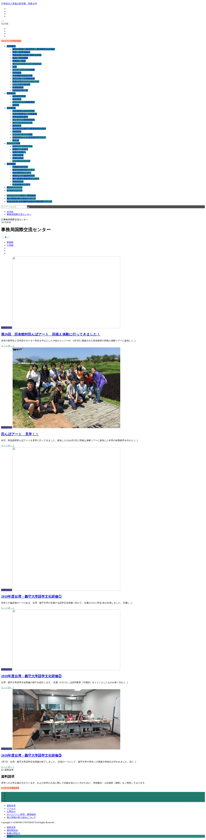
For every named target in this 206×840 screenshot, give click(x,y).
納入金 (15, 140)
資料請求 (16, 125)
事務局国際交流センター (19, 214)
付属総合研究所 (20, 167)
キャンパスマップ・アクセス (26, 64)
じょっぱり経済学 (21, 84)
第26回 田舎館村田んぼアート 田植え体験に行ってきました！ (50, 334)
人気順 (10, 245)
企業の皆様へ (19, 152)
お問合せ (11, 811)
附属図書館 (18, 87)
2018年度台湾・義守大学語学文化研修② (31, 676)
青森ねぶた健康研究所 (23, 175)
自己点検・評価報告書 (23, 78)
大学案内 (11, 46)
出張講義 (16, 72)
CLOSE (4, 24)
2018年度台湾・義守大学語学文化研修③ (31, 755)
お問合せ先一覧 (20, 90)
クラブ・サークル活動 (23, 70)
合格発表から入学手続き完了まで (29, 137)
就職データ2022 (20, 149)
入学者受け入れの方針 (23, 111)
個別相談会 (12, 830)
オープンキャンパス (22, 123)
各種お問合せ (13, 833)
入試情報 (11, 108)
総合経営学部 (19, 96)
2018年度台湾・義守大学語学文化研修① (31, 596)
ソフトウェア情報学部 (23, 102)
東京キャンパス (14, 187)
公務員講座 (18, 155)
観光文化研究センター (23, 170)
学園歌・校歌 (19, 61)
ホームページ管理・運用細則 (21, 195)
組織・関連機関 (20, 58)
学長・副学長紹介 (21, 52)
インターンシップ (21, 161)
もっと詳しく (8, 346)
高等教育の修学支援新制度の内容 (29, 128)
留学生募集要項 (20, 117)
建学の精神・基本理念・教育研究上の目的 (33, 49)
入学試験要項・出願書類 (24, 114)
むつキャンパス (14, 190)
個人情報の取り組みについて (21, 198)
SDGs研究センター (21, 173)
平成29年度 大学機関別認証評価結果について (29, 201)
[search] (28, 207)
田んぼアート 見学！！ (20, 434)
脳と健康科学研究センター (25, 178)
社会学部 (16, 99)
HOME (10, 211)
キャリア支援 (13, 143)
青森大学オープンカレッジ (25, 81)
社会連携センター (21, 184)
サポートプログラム (22, 146)
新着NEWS (6, 327)
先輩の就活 (18, 158)
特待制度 (16, 131)
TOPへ (10, 836)
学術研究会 (18, 181)
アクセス (11, 808)
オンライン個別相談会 (23, 120)
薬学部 (15, 105)
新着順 (10, 242)
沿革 (14, 67)
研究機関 (11, 164)
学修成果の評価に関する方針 (26, 55)
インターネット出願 (22, 134)
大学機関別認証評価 (22, 75)
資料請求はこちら (10, 788)
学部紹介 (11, 93)
